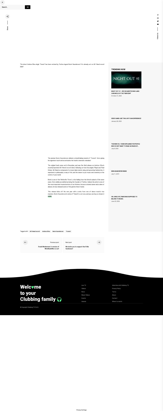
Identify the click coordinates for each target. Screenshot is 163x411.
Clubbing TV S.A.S (33, 307)
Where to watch (117, 301)
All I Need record (35, 231)
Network (112, 6)
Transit (68, 231)
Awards (84, 301)
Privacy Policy (116, 288)
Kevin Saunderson (58, 231)
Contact (114, 298)
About (114, 295)
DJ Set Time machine (56, 6)
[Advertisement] (62, 213)
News (86, 6)
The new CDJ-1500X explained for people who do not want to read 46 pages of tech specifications (125, 146)
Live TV (70, 6)
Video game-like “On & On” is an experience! (126, 118)
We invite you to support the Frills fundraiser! (77, 248)
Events (103, 6)
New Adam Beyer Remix (119, 171)
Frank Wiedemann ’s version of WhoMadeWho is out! (48, 248)
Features (95, 6)
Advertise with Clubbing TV (120, 285)
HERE (50, 196)
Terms (114, 292)
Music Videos (86, 295)
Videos (78, 6)
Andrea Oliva (46, 231)
